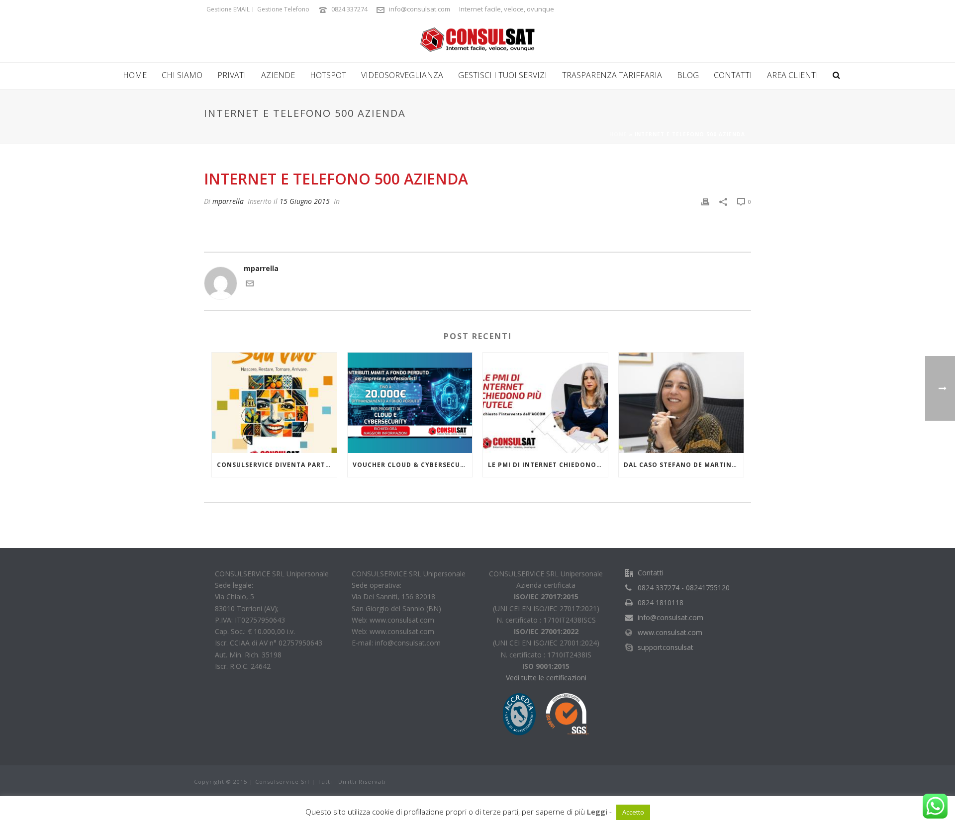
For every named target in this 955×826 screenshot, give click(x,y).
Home (618, 134)
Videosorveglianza (402, 75)
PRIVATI (231, 75)
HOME (135, 75)
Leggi (597, 812)
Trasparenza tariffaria (612, 75)
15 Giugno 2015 (305, 201)
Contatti (733, 75)
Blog (688, 75)
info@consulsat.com (419, 8)
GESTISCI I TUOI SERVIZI (502, 75)
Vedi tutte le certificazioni (546, 677)
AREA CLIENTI (792, 75)
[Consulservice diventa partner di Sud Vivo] (274, 403)
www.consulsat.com (670, 632)
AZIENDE (278, 75)
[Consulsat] (477, 39)
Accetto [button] (633, 812)
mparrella (228, 201)
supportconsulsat (665, 647)
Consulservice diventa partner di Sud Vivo (277, 464)
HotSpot (328, 75)
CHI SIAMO (182, 75)
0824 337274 (349, 8)
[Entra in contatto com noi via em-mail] (250, 284)
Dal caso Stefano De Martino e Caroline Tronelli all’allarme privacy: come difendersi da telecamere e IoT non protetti (684, 464)
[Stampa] (705, 201)
